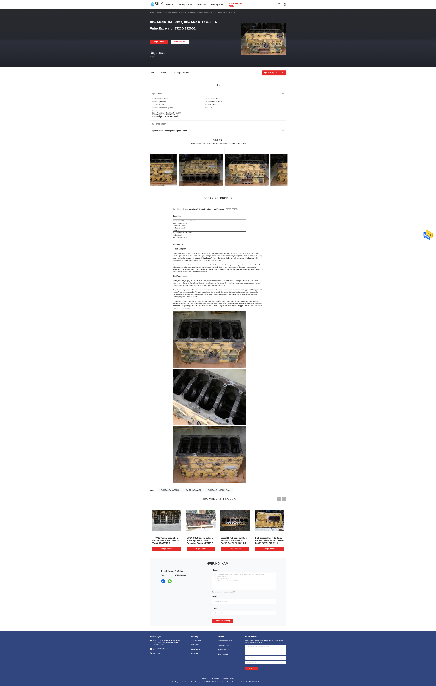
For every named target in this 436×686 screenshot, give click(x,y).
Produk (159, 12)
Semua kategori (223, 654)
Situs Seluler (215, 678)
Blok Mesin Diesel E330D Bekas (219, 490)
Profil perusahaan (196, 640)
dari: (215, 597)
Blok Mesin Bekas (170, 12)
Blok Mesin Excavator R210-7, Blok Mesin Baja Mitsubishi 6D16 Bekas (235, 540)
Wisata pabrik (195, 645)
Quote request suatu (274, 72)
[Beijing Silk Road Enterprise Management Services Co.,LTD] (156, 4)
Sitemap (204, 678)
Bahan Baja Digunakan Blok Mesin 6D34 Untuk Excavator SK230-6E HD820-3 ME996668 (269, 540)
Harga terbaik (159, 42)
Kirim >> (251, 668)
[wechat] (170, 581)
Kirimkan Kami (179, 42)
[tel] (176, 581)
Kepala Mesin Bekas (224, 650)
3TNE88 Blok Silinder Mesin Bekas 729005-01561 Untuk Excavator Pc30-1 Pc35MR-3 (165, 540)
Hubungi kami (195, 653)
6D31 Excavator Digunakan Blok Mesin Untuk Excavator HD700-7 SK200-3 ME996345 (200, 540)
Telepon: (216, 608)
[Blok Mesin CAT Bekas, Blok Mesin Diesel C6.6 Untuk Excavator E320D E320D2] (263, 39)
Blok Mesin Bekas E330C (170, 490)
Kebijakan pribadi (228, 678)
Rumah (152, 12)
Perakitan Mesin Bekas (225, 641)
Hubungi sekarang (223, 621)
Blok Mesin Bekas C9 (193, 490)
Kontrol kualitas (196, 649)
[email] (163, 581)
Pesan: (215, 570)
